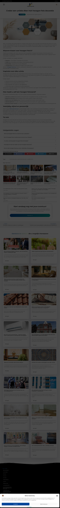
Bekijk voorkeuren (43, 504)
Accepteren (15, 504)
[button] (57, 495)
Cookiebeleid (29, 506)
